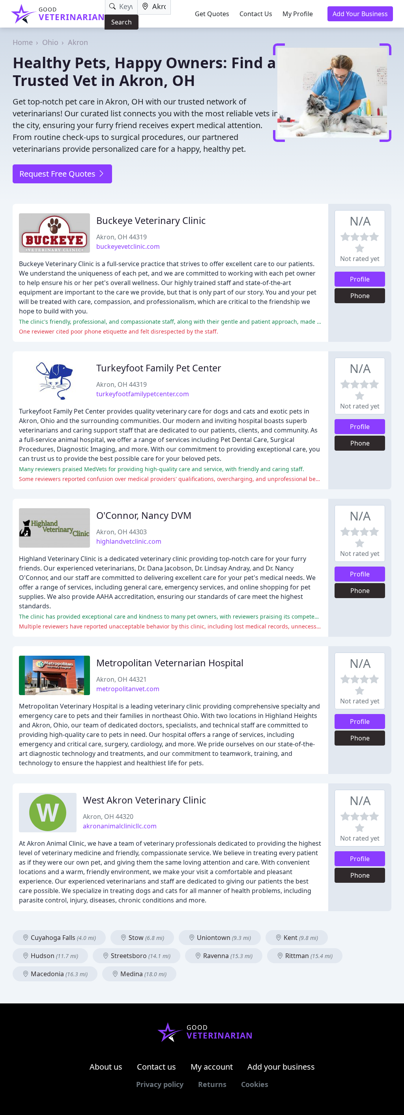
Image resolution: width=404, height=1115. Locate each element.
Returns (212, 1084)
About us (106, 1066)
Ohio (50, 42)
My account (212, 1066)
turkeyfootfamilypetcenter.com (142, 394)
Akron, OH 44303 (121, 532)
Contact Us (255, 13)
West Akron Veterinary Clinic (144, 800)
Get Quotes (212, 13)
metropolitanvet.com (127, 688)
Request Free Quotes (58, 173)
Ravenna (227, 955)
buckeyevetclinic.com (128, 246)
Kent (300, 937)
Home (23, 42)
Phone (360, 295)
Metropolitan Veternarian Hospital (169, 662)
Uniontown (223, 937)
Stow (145, 937)
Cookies (254, 1084)
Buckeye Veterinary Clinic (151, 220)
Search (121, 22)
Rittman (308, 955)
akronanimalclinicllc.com (120, 826)
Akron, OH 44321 (121, 679)
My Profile (297, 13)
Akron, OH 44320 (108, 816)
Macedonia (58, 974)
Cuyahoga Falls (62, 937)
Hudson (53, 955)
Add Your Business (360, 13)
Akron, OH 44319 (121, 237)
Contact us (156, 1066)
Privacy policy (159, 1084)
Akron (78, 42)
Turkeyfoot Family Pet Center (158, 368)
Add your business (281, 1066)
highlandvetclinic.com (128, 541)
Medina (142, 974)
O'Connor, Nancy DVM (143, 515)
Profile (360, 279)
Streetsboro (139, 955)
